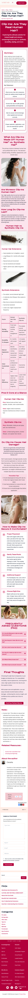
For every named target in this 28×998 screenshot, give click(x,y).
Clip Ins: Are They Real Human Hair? (12, 892)
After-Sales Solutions (19, 976)
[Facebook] (19, 805)
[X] (21, 805)
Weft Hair (3, 955)
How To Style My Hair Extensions (10, 901)
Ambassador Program (20, 951)
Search (3, 875)
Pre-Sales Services (19, 973)
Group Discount (18, 955)
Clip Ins (3, 951)
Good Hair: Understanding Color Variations (12, 904)
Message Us (18, 983)
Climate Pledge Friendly (6, 980)
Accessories (4, 965)
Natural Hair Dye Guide (7, 895)
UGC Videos (18, 948)
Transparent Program (6, 983)
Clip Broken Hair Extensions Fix (10, 890)
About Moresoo (4, 973)
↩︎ (23, 726)
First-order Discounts (19, 961)
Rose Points (17, 965)
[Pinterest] (23, 805)
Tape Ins (4, 922)
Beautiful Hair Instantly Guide (9, 898)
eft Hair (4, 926)
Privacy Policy (22, 994)
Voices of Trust (4, 976)
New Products (5, 931)
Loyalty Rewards (18, 958)
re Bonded (5, 928)
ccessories (5, 933)
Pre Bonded (4, 958)
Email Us (17, 980)
